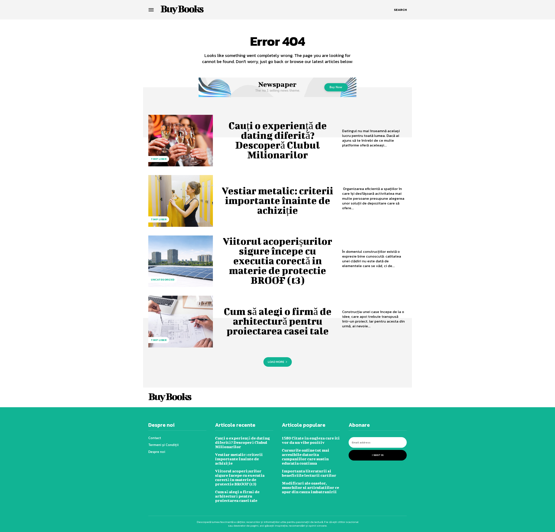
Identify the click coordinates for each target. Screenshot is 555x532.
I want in (378, 455)
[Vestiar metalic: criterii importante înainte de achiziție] (180, 201)
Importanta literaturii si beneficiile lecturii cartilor (309, 473)
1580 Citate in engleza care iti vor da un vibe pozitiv (311, 440)
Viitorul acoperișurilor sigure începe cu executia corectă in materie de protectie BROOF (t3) (277, 260)
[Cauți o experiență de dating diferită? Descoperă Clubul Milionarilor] (180, 140)
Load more (276, 362)
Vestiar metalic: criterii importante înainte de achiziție (277, 200)
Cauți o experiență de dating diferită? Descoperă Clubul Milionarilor (278, 140)
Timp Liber (158, 159)
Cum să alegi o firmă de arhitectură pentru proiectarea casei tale (277, 321)
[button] (400, 9)
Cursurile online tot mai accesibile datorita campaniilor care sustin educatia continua (305, 457)
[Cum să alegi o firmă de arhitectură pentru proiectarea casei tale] (180, 321)
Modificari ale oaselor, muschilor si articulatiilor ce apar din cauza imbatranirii (310, 487)
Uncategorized (163, 280)
